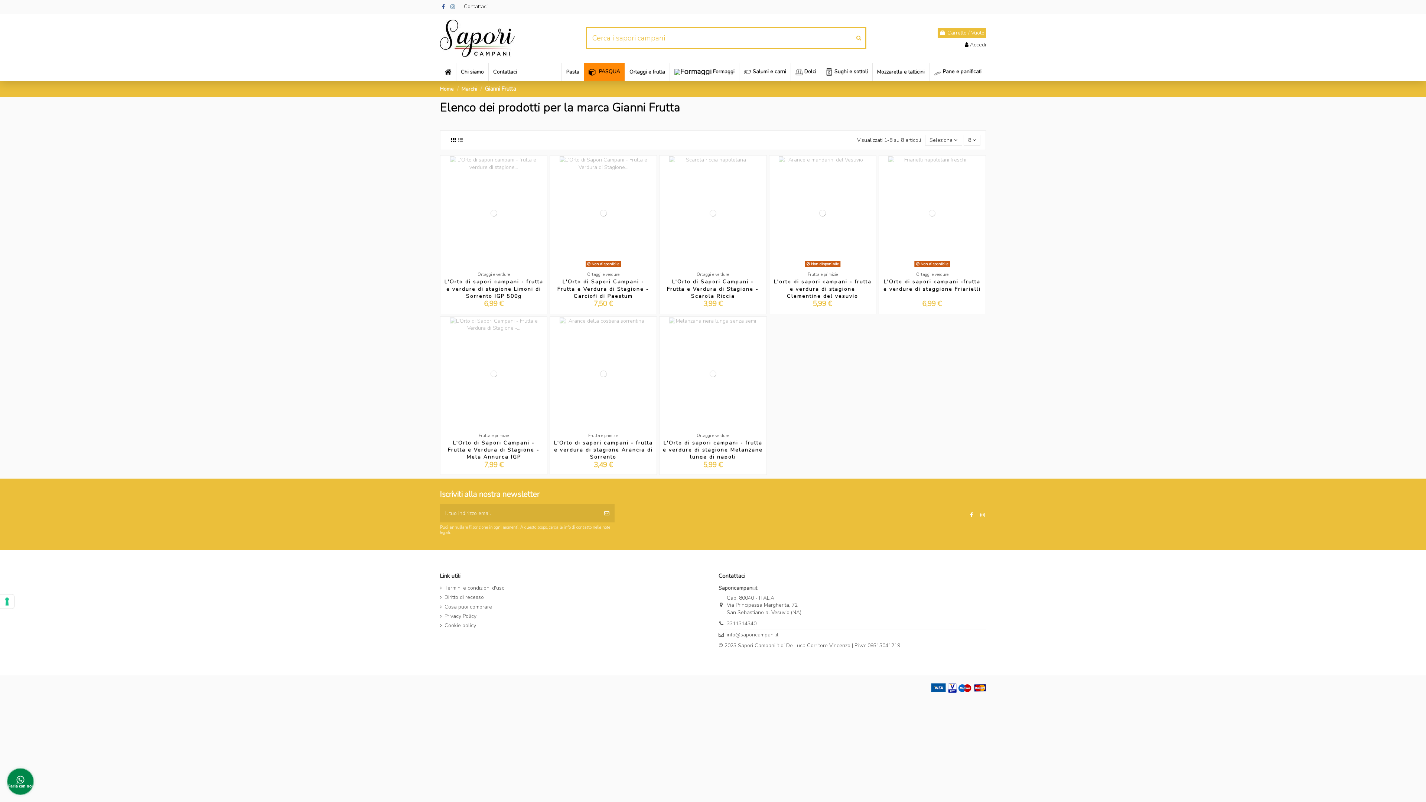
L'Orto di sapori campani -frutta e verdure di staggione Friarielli (932, 285)
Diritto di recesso (464, 597)
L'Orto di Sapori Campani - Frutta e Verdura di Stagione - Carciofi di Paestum (603, 288)
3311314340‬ (741, 623)
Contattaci (476, 6)
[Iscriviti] (607, 513)
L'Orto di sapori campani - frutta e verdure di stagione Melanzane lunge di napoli (713, 449)
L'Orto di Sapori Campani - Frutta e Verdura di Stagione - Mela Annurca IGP (494, 449)
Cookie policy (460, 625)
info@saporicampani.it (752, 634)
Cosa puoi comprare (468, 606)
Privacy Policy (460, 616)
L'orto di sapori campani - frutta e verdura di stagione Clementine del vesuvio (823, 288)
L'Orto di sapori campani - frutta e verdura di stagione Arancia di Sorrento (603, 449)
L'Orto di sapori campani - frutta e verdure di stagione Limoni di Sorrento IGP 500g (494, 288)
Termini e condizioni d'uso (475, 587)
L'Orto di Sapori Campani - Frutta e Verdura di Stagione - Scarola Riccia (713, 288)
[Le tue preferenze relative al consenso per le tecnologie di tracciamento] (7, 601)
